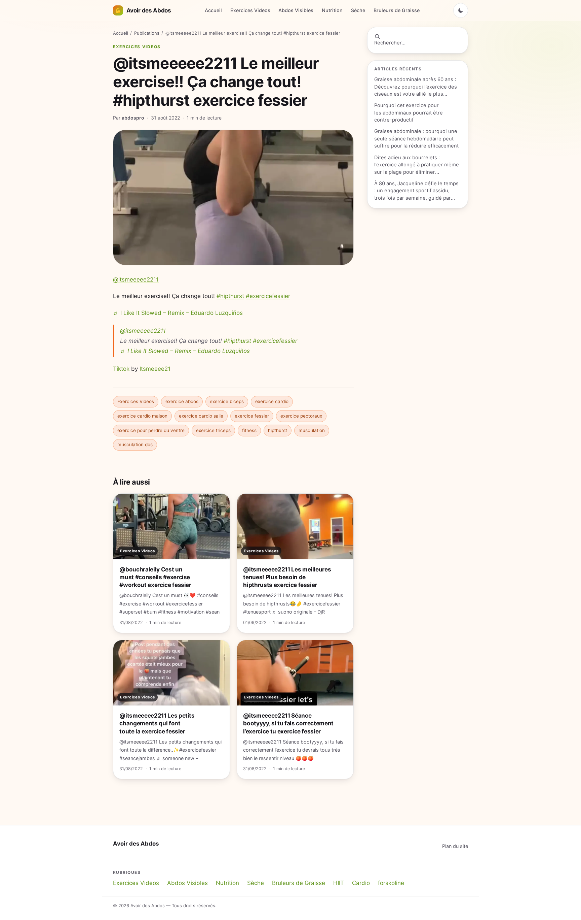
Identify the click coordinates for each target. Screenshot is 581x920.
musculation (312, 430)
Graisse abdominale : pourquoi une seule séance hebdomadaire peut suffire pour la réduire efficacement (416, 138)
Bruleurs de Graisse (397, 10)
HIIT (338, 883)
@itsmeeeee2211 (136, 279)
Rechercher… (389, 43)
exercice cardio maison (142, 416)
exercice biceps (227, 401)
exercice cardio (271, 401)
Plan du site (455, 846)
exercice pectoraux (301, 416)
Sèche (358, 10)
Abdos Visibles (295, 10)
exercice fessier (252, 416)
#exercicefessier (268, 296)
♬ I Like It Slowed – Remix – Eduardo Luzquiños (178, 312)
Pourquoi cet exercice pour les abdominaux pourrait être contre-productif (408, 112)
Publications (146, 33)
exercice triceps (213, 430)
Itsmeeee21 (155, 368)
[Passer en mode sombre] (460, 10)
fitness (249, 430)
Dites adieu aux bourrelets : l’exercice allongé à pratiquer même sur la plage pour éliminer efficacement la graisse (416, 165)
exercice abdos (181, 401)
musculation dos (135, 444)
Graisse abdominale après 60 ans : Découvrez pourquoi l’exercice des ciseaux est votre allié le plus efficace (415, 87)
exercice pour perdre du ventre (151, 430)
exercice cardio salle (201, 416)
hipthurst (277, 430)
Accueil (213, 10)
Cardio (361, 883)
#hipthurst (230, 296)
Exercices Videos (250, 10)
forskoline (391, 883)
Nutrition (332, 10)
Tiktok (121, 368)
